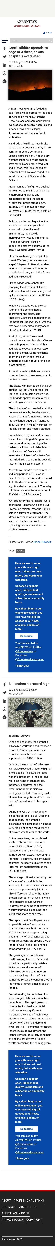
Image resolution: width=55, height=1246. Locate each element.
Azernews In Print (16, 1213)
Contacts (9, 1207)
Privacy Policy (13, 1219)
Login (49, 32)
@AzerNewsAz (42, 542)
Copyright (34, 1219)
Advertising (28, 1207)
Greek (20, 550)
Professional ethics (29, 1200)
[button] (4, 49)
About (6, 1200)
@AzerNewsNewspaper (29, 659)
